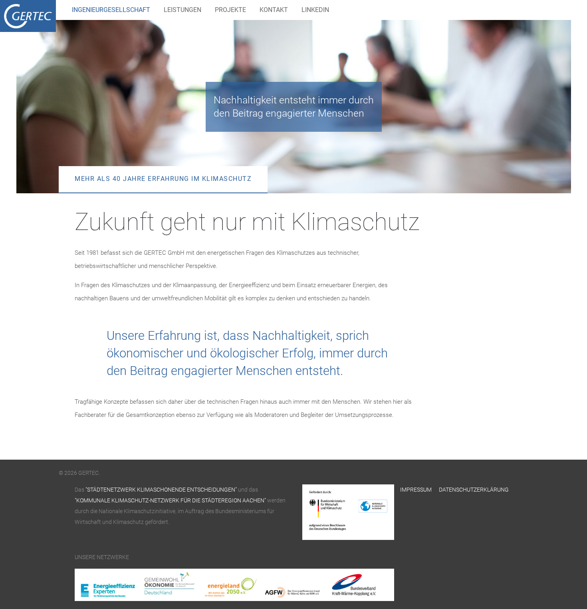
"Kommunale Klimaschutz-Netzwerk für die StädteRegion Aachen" (170, 500)
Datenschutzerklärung (474, 489)
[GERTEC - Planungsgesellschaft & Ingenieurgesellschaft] (28, 16)
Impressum (416, 489)
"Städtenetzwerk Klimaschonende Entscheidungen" (160, 489)
